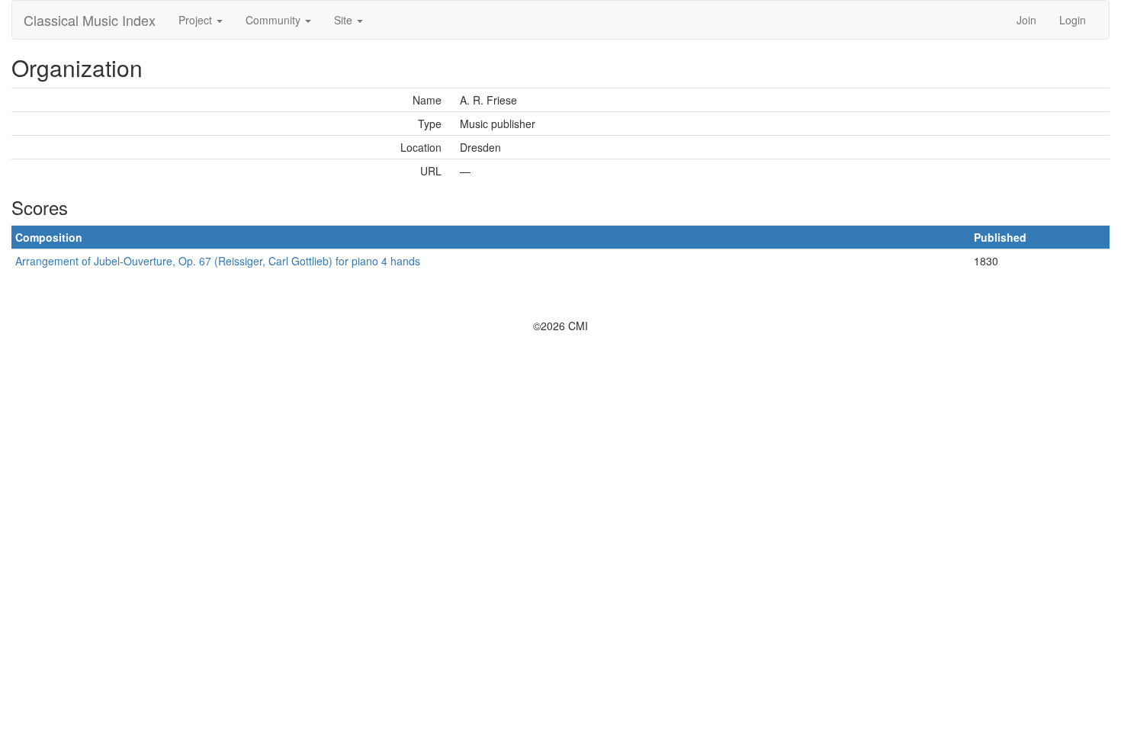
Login (1072, 19)
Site (344, 19)
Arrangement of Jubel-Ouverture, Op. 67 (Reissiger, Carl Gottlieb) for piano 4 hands (217, 260)
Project (196, 19)
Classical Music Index (90, 20)
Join (1026, 19)
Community (275, 19)
